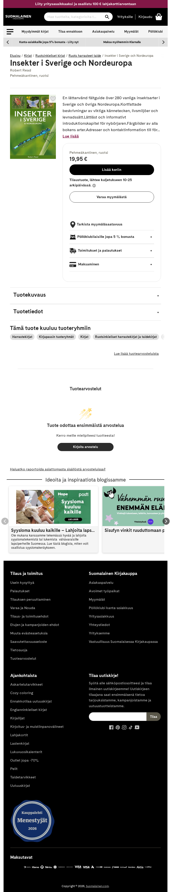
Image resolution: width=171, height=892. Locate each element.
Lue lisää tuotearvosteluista (136, 353)
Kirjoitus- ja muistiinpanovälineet (37, 726)
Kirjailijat (17, 718)
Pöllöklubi (155, 31)
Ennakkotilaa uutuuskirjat (31, 701)
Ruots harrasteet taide (85, 55)
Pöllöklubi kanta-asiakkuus (111, 608)
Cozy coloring (21, 693)
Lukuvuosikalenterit (26, 752)
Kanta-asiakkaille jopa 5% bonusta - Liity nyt (49, 42)
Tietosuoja (18, 650)
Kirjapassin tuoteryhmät (56, 337)
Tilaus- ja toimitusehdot (29, 616)
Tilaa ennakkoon (70, 31)
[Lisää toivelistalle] (53, 98)
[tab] (85, 295)
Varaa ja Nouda (22, 608)
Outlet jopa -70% (24, 760)
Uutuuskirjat (20, 785)
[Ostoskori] (158, 16)
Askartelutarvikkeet (26, 684)
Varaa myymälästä (112, 197)
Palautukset (20, 591)
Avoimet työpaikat (104, 591)
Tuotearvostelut (23, 658)
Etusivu (15, 55)
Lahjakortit (19, 735)
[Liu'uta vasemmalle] (7, 42)
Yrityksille (125, 17)
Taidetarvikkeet (23, 777)
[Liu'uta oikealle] (163, 42)
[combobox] (78, 16)
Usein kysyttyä (22, 582)
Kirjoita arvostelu (85, 447)
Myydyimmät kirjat (35, 31)
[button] (10, 32)
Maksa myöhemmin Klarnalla (122, 42)
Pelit (14, 769)
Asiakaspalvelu (103, 31)
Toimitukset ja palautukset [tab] (99, 250)
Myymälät (131, 31)
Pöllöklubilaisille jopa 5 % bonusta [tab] (105, 237)
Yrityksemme (99, 633)
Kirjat (28, 55)
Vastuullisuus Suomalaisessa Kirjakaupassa (123, 641)
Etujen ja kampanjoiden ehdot (34, 625)
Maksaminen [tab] (88, 264)
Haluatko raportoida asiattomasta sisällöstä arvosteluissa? (58, 469)
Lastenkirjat (19, 743)
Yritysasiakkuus (101, 616)
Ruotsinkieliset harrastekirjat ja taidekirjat (126, 337)
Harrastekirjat (22, 337)
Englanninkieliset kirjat (28, 710)
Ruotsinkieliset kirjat (50, 55)
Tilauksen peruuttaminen (30, 599)
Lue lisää (71, 136)
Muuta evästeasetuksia (29, 633)
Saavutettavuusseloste (28, 641)
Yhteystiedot (99, 625)
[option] (49, 42)
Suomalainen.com (97, 886)
